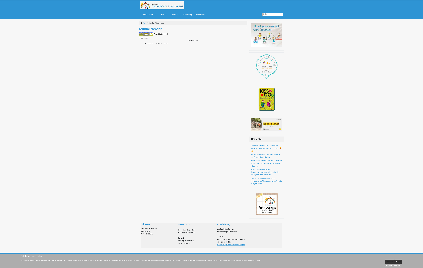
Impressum (397, 266)
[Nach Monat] (141, 34)
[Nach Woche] (146, 34)
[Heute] (150, 34)
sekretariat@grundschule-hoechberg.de (231, 245)
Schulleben (175, 15)
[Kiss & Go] (266, 99)
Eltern (162, 15)
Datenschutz (388, 266)
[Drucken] (246, 28)
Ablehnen (398, 262)
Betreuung (187, 15)
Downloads (200, 15)
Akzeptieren (389, 262)
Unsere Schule (147, 15)
